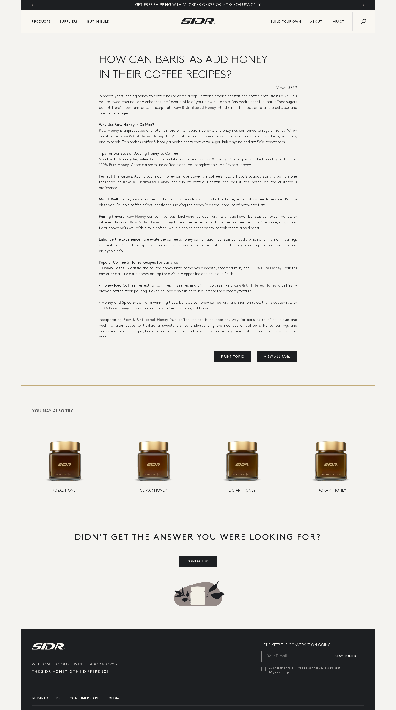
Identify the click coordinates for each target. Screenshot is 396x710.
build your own (285, 21)
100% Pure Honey (114, 165)
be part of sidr (46, 698)
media (113, 698)
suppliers (69, 21)
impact (337, 21)
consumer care (84, 698)
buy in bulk (98, 21)
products (41, 21)
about (316, 21)
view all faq (277, 356)
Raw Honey (109, 130)
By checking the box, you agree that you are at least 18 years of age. (304, 670)
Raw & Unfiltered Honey (194, 107)
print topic (232, 356)
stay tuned (346, 656)
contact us (198, 561)
